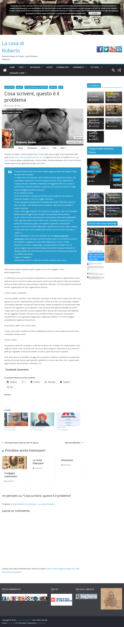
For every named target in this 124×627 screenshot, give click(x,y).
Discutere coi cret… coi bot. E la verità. (95, 94)
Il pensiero (106, 175)
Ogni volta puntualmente (113, 120)
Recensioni (35, 67)
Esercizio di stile (112, 108)
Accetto (94, 13)
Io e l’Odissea (95, 109)
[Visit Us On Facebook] (99, 47)
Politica (102, 180)
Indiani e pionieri (101, 185)
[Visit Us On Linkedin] (119, 47)
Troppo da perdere (38, 427)
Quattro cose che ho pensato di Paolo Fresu (95, 119)
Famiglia (19, 87)
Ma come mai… (10, 427)
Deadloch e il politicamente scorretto (113, 213)
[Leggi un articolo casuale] (119, 70)
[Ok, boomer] (113, 241)
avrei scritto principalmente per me (28, 157)
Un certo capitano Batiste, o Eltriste (93, 132)
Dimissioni (67, 460)
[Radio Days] (68, 419)
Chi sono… (95, 67)
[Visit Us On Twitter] (106, 47)
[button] (24, 67)
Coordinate (78, 67)
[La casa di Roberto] (62, 1)
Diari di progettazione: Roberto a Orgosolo (113, 93)
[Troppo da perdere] (42, 419)
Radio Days (61, 427)
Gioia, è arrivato (92, 214)
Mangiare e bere (17, 73)
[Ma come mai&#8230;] (16, 419)
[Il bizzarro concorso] (113, 258)
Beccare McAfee (73, 442)
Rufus (19, 106)
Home (12, 67)
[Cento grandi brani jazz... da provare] (95, 241)
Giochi (49, 67)
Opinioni (53, 87)
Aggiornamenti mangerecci (113, 201)
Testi (21, 67)
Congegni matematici (10, 474)
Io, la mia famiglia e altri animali (36, 87)
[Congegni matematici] (14, 458)
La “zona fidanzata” (38, 461)
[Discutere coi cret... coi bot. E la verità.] (95, 276)
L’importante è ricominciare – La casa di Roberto (33, 504)
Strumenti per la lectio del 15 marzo (22, 442)
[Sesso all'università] (95, 258)
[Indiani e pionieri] (104, 160)
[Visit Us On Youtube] (112, 47)
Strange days (62, 67)
